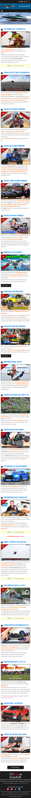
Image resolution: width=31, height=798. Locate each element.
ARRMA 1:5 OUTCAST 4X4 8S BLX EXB (15, 542)
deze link (13, 65)
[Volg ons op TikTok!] (24, 1)
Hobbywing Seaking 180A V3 (13, 362)
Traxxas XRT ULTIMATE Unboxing (14, 146)
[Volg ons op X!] (29, 1)
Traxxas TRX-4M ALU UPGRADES (14, 216)
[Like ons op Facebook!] (27, 1)
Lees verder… (5, 285)
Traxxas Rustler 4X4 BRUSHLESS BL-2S (16, 625)
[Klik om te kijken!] (15, 39)
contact (20, 783)
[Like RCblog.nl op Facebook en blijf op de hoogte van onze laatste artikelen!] (19, 789)
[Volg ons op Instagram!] (22, 1)
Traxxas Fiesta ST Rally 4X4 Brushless (17, 73)
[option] (15, 18)
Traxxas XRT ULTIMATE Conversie (14, 109)
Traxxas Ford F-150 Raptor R (13, 703)
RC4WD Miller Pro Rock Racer (13, 291)
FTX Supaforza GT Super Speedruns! (15, 466)
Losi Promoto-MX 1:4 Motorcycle (14, 29)
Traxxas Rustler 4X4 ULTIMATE (14, 430)
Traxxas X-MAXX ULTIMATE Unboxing (15, 181)
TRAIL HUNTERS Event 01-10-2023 (14, 585)
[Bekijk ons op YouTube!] (20, 1)
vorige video (7, 235)
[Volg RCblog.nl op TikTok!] (15, 789)
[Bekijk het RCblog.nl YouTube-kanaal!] (8, 789)
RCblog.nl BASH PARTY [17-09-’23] (14, 662)
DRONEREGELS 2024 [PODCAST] (13, 252)
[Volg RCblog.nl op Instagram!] (12, 789)
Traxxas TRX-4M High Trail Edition (15, 734)
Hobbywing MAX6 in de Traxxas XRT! (15, 497)
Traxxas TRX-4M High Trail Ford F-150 (16, 395)
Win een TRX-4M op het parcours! (14, 326)
